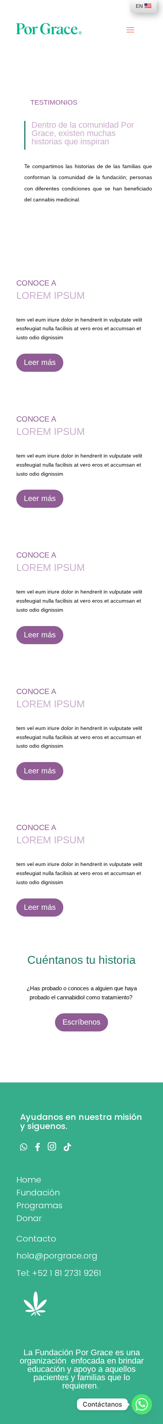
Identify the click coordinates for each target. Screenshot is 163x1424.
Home (28, 1180)
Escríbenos (81, 1022)
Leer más (40, 362)
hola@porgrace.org (56, 1256)
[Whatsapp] (142, 1404)
